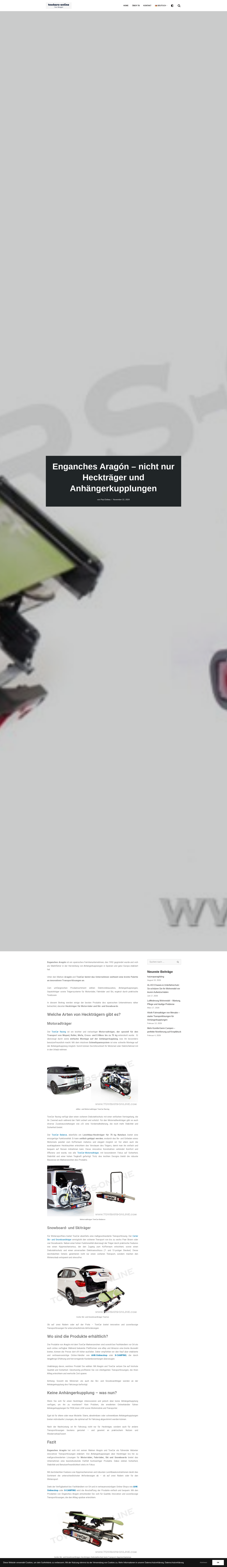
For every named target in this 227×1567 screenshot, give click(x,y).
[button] (166, 5)
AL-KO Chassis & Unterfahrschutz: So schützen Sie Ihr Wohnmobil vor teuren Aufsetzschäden (163, 988)
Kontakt (147, 6)
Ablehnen (203, 1562)
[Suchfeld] (179, 5)
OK (218, 1562)
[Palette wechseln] (172, 5)
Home (125, 6)
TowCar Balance (59, 1135)
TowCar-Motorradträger (88, 1153)
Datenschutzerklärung (174, 1562)
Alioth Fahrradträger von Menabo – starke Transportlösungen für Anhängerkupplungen (163, 1016)
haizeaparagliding (155, 977)
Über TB (136, 6)
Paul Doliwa (105, 499)
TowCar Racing (59, 1032)
